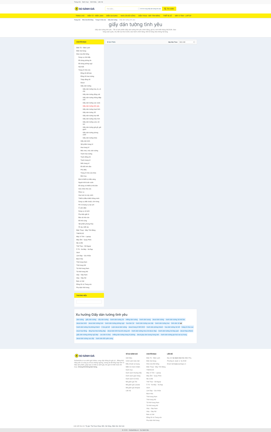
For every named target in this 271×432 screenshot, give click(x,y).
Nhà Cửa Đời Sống (128, 16)
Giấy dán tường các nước (91, 103)
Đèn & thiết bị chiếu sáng (87, 179)
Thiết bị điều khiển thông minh (88, 198)
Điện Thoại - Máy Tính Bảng (149, 16)
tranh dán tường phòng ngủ (114, 323)
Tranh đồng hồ (86, 157)
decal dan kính (82, 323)
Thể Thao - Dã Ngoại (83, 246)
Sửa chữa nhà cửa (84, 189)
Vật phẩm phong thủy (85, 224)
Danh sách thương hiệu (134, 373)
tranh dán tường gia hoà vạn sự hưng (174, 334)
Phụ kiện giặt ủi (83, 214)
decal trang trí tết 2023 (137, 327)
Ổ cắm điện (82, 208)
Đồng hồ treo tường (87, 76)
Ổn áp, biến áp (83, 227)
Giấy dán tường (112, 20)
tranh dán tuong (145, 319)
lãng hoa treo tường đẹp (97, 331)
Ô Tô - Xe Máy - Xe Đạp (84, 249)
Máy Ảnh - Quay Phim (83, 240)
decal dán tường (158, 319)
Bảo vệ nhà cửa (83, 217)
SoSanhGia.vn (134, 430)
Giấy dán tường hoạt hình (91, 109)
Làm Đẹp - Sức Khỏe (83, 255)
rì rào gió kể (106, 327)
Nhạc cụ (81, 192)
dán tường (80, 319)
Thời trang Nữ (81, 265)
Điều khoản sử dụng (133, 364)
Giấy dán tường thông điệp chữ (92, 98)
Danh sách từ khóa (132, 379)
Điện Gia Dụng (112, 16)
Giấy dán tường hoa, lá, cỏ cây (92, 90)
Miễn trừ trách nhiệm (133, 367)
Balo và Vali (80, 281)
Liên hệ (100, 2)
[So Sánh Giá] (84, 355)
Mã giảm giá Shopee (133, 387)
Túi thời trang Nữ (82, 271)
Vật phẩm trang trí (87, 144)
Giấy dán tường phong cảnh (90, 134)
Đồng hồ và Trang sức (84, 284)
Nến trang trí (85, 163)
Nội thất (81, 67)
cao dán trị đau (105, 334)
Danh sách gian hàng (133, 376)
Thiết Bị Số (167, 16)
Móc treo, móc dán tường (89, 150)
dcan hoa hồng (82, 331)
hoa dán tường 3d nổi (172, 327)
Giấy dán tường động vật (91, 94)
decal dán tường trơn (96, 323)
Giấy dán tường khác (90, 138)
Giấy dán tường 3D (89, 112)
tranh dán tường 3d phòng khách (88, 327)
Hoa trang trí (85, 147)
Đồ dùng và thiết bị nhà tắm (88, 185)
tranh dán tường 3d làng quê (168, 331)
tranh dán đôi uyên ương (104, 338)
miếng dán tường (132, 319)
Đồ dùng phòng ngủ (85, 63)
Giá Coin (121, 426)
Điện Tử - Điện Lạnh (95, 16)
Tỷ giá (87, 426)
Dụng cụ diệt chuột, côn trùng (88, 201)
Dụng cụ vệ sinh (84, 211)
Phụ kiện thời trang (82, 287)
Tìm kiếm (170, 9)
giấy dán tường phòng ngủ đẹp (87, 334)
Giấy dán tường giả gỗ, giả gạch (92, 128)
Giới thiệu (93, 2)
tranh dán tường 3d (117, 319)
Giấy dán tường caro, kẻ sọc (91, 123)
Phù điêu (84, 170)
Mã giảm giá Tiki (131, 382)
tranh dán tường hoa (162, 323)
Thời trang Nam (81, 262)
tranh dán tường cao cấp (144, 323)
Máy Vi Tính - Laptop (183, 16)
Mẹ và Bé (79, 243)
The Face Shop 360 (97, 426)
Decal (82, 83)
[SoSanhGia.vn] (84, 8)
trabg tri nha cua (187, 327)
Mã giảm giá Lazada (133, 385)
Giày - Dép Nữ (81, 278)
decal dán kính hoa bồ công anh (119, 331)
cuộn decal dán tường (119, 327)
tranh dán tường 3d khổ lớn (175, 319)
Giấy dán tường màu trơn (91, 119)
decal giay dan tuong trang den (148, 334)
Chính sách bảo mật (133, 361)
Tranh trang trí (85, 160)
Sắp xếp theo (172, 42)
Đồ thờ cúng (82, 220)
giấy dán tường (91, 319)
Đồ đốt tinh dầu (86, 166)
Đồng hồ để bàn (86, 73)
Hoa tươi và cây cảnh (85, 195)
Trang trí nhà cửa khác (88, 173)
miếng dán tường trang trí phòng (124, 334)
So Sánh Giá (144, 430)
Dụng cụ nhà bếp (84, 57)
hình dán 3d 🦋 (176, 323)
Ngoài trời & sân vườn (85, 182)
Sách (78, 252)
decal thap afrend (186, 331)
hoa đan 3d (130, 323)
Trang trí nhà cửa (100, 20)
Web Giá (115, 426)
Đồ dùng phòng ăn (84, 60)
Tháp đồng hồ (85, 79)
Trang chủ (77, 2)
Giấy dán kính (85, 141)
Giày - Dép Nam (81, 275)
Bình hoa (83, 176)
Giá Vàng (108, 426)
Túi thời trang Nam (82, 268)
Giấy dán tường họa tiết (91, 115)
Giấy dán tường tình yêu (91, 106)
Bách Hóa (79, 259)
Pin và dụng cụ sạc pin (86, 205)
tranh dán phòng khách (155, 327)
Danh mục (85, 2)
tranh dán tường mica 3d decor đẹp (144, 331)
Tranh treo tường (86, 154)
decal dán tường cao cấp (85, 338)
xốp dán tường (103, 319)
